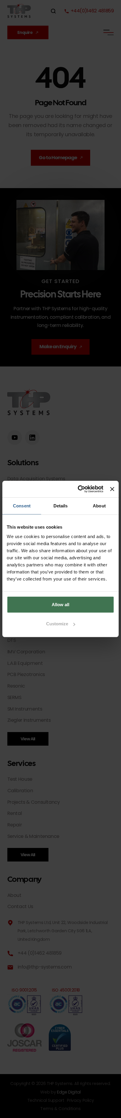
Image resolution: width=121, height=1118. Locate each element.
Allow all (60, 604)
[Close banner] (112, 489)
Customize (57, 623)
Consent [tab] (22, 505)
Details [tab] (60, 505)
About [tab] (99, 505)
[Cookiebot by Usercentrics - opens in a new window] (78, 489)
